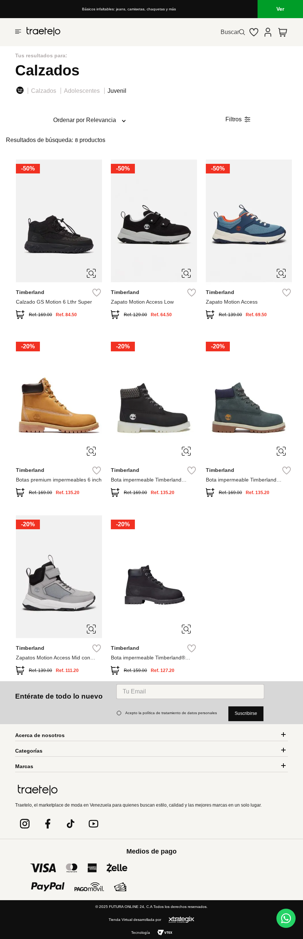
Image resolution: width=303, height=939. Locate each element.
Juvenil (117, 91)
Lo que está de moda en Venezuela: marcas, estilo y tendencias (129, 9)
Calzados (43, 91)
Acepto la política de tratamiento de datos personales (171, 713)
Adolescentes (82, 91)
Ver (280, 9)
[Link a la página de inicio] (21, 91)
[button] (91, 276)
